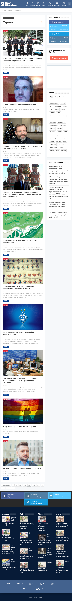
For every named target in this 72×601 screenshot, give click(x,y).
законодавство (54, 125)
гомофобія (53, 122)
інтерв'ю (63, 150)
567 (25, 485)
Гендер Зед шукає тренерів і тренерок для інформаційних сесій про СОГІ (58, 215)
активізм (52, 112)
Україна (32, 5)
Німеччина (58, 106)
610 (3, 488)
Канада (63, 103)
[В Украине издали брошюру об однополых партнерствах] (23, 225)
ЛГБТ (51, 106)
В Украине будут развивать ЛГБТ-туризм (19, 426)
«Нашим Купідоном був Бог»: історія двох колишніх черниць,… (63, 524)
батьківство (53, 116)
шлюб (57, 150)
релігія (60, 138)
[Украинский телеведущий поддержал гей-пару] (23, 453)
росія (65, 138)
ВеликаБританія (54, 103)
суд (59, 144)
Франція (63, 109)
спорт (64, 141)
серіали (52, 141)
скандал (58, 141)
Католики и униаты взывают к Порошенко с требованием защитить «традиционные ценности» (20, 380)
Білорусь (52, 100)
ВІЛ (58, 100)
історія (51, 154)
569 (34, 485)
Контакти (50, 5)
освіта (65, 131)
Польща (65, 106)
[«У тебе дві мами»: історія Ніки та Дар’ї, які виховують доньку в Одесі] (42, 551)
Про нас (63, 5)
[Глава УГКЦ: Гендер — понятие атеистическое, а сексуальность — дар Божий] (23, 131)
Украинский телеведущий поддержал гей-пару (22, 468)
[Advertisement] (59, 76)
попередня (6, 485)
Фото (43, 5)
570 (38, 485)
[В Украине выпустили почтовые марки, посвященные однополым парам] (23, 271)
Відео (38, 5)
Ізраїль (55, 97)
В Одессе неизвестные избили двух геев (19, 104)
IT (50, 97)
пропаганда (53, 138)
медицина (52, 131)
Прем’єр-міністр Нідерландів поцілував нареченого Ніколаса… (43, 526)
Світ (27, 5)
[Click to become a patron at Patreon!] (59, 58)
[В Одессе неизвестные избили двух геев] (23, 89)
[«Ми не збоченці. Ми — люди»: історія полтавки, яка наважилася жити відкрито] (42, 564)
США (51, 109)
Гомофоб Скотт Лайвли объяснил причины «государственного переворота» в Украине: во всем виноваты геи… (22, 194)
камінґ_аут (63, 125)
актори (58, 112)
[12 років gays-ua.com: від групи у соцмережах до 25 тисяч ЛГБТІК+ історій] (6, 547)
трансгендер (63, 147)
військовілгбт (62, 116)
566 (20, 485)
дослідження (61, 122)
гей (51, 119)
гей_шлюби (57, 119)
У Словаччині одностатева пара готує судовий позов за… (26, 538)
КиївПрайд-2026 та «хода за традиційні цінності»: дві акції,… (62, 538)
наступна (10, 488)
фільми (52, 150)
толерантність (53, 147)
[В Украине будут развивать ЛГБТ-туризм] (23, 411)
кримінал (52, 128)
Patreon (57, 5)
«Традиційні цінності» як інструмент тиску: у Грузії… (27, 570)
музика (60, 131)
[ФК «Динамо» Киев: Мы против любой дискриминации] (23, 317)
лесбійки (59, 128)
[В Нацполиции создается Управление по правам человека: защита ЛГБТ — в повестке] (23, 43)
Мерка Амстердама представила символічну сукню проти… (62, 567)
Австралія (61, 97)
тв (63, 144)
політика (52, 135)
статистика (53, 144)
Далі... (6, 73)
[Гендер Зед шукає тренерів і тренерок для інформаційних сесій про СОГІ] (6, 519)
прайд (58, 135)
